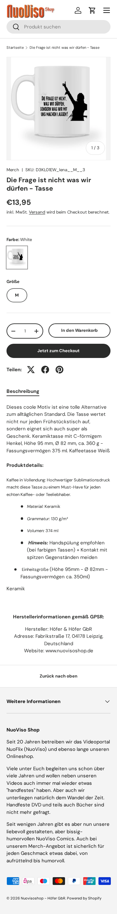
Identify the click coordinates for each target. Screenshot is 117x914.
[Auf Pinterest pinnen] (59, 369)
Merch (12, 170)
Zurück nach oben (58, 676)
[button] (92, 10)
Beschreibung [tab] (22, 391)
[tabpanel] (58, 498)
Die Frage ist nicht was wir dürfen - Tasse (64, 47)
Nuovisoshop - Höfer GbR (43, 898)
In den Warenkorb (79, 330)
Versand (37, 212)
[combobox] (58, 27)
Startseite (15, 47)
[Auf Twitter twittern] (31, 369)
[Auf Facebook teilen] (45, 369)
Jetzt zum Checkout (58, 350)
